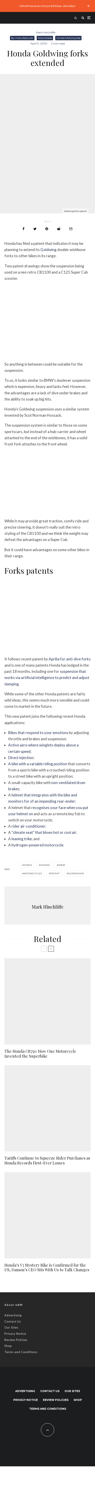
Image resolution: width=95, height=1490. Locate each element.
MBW (62, 865)
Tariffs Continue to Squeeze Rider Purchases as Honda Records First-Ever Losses (47, 1160)
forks (28, 865)
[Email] (70, 228)
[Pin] (46, 228)
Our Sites (11, 1327)
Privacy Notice (15, 1333)
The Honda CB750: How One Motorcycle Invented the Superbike (40, 1054)
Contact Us (12, 1321)
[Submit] (58, 228)
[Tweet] (34, 228)
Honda (45, 865)
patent (55, 873)
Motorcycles (33, 873)
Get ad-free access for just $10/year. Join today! (47, 6)
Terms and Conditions (20, 1352)
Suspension (76, 873)
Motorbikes (45, 38)
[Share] (24, 228)
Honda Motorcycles (68, 38)
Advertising (13, 1315)
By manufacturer (22, 38)
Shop (8, 1346)
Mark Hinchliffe (45, 32)
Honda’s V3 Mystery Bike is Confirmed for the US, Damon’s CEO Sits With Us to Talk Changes (46, 1267)
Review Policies (15, 1340)
